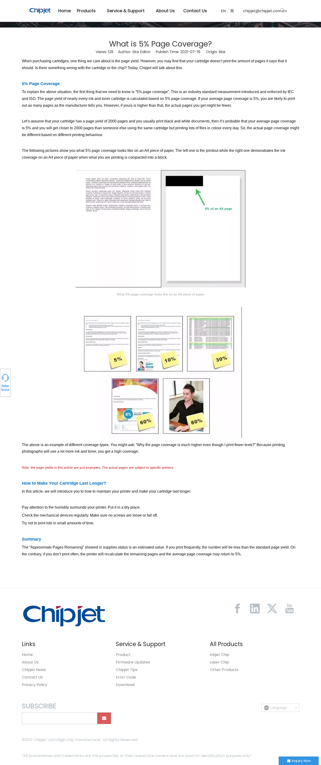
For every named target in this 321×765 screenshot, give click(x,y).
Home (27, 654)
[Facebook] (237, 608)
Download (125, 684)
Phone (53, 382)
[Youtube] (289, 608)
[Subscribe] (104, 718)
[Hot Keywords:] (282, 10)
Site (222, 52)
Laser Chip (219, 662)
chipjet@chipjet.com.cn (265, 11)
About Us (30, 662)
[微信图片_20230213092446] (64, 616)
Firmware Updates (133, 662)
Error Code (126, 677)
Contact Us (32, 677)
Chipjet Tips (126, 669)
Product (123, 654)
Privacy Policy (34, 684)
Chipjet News (34, 669)
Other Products (224, 669)
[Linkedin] (255, 608)
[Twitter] (272, 608)
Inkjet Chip (219, 654)
